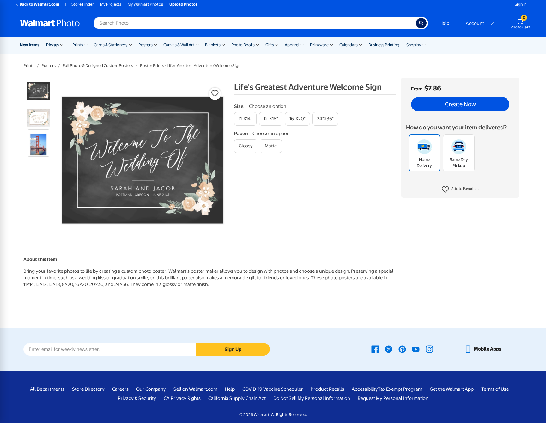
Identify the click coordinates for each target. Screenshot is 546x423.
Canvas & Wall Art (178, 44)
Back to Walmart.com (39, 4)
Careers (120, 389)
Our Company (151, 389)
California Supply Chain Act (237, 398)
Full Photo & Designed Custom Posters (98, 65)
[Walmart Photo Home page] (50, 23)
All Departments (47, 389)
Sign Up (233, 349)
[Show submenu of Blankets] (223, 44)
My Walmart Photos (145, 4)
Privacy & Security (137, 398)
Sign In (520, 4)
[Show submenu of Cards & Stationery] (130, 44)
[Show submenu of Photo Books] (257, 44)
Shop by (413, 44)
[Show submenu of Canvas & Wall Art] (197, 44)
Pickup (52, 44)
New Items (29, 44)
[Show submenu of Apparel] (302, 44)
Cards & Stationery (111, 44)
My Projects (110, 4)
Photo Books (243, 44)
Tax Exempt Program (400, 389)
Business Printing (383, 44)
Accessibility (365, 389)
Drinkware (319, 44)
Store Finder (82, 4)
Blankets (213, 44)
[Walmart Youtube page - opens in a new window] (416, 349)
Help (444, 23)
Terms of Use (495, 389)
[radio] (38, 91)
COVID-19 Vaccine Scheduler (272, 389)
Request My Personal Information (393, 398)
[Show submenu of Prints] (86, 44)
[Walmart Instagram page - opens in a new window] (429, 349)
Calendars (348, 44)
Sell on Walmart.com (195, 389)
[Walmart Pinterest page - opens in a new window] (402, 349)
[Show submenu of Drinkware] (331, 44)
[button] (460, 189)
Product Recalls (327, 389)
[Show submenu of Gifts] (277, 44)
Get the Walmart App (452, 389)
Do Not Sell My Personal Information (311, 398)
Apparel (292, 44)
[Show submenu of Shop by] (424, 44)
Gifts (269, 44)
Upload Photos (183, 4)
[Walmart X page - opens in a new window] (388, 349)
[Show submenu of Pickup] (63, 44)
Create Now (460, 104)
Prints (77, 44)
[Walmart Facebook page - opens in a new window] (375, 349)
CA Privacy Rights (182, 398)
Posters (145, 44)
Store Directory (88, 389)
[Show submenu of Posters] (155, 44)
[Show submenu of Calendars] (360, 44)
